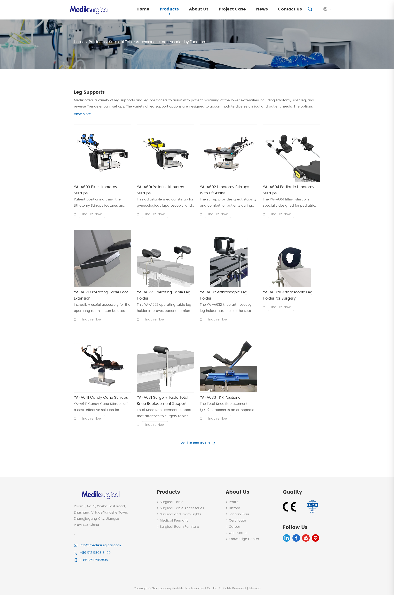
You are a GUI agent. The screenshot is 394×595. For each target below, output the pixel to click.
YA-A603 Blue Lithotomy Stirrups (95, 190)
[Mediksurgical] (89, 9)
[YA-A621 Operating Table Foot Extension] (102, 258)
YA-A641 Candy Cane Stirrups (101, 397)
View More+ (83, 114)
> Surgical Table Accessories (180, 508)
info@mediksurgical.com (100, 545)
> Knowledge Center (242, 539)
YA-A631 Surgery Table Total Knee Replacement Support (162, 401)
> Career (233, 526)
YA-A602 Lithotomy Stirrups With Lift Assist (224, 190)
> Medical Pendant (172, 520)
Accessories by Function (183, 42)
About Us (198, 9)
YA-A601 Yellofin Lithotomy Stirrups (160, 190)
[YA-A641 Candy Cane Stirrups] (102, 363)
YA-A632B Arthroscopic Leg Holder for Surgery (288, 295)
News (262, 9)
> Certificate (236, 520)
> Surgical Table (170, 502)
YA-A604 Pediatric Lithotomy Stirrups (288, 190)
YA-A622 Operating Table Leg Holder (163, 295)
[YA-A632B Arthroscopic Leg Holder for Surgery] (291, 258)
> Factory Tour (237, 514)
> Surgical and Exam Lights (179, 514)
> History (233, 508)
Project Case (232, 9)
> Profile (232, 502)
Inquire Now (92, 214)
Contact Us (290, 9)
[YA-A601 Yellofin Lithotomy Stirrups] (165, 153)
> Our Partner (237, 532)
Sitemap (254, 588)
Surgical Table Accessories (133, 42)
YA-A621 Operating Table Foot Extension (101, 295)
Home (142, 9)
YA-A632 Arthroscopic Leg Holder (223, 295)
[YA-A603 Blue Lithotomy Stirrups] (102, 153)
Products (169, 9)
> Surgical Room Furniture (178, 526)
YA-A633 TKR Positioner (221, 397)
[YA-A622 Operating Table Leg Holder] (165, 258)
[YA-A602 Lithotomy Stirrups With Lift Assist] (228, 153)
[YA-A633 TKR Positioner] (228, 363)
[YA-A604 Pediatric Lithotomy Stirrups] (291, 153)
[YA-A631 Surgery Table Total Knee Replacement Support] (165, 363)
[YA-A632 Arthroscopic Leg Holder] (228, 258)
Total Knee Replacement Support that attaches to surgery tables (164, 413)
